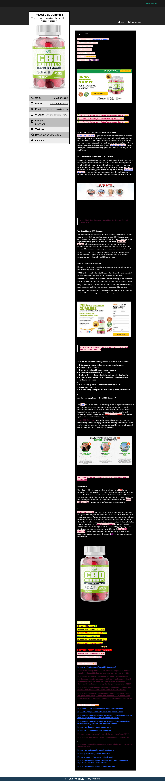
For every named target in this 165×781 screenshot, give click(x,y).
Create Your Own (151, 3)
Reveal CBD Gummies (118, 145)
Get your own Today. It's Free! (82, 779)
